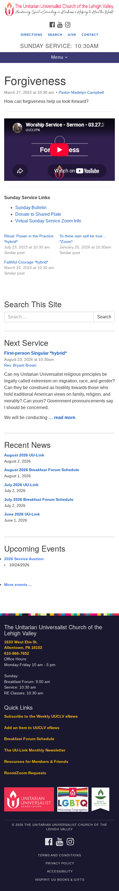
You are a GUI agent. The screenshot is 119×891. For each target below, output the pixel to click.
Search (55, 34)
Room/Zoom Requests (25, 773)
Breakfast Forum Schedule (29, 739)
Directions (31, 34)
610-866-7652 (16, 653)
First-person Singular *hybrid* (35, 353)
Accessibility (60, 871)
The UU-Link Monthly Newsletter (34, 750)
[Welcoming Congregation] (73, 799)
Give (72, 34)
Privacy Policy (60, 863)
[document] (59, 335)
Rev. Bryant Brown (20, 365)
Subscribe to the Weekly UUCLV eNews (41, 716)
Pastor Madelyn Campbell (81, 92)
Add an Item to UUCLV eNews (32, 728)
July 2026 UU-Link (21, 485)
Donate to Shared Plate (38, 214)
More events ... (18, 584)
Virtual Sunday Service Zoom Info (48, 221)
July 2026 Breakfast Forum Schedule (38, 499)
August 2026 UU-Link (24, 455)
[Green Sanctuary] (102, 799)
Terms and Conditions (59, 855)
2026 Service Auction (24, 559)
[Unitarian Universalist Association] (30, 799)
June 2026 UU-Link (22, 514)
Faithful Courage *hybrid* (26, 262)
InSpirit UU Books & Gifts (59, 879)
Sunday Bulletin (30, 207)
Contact (90, 34)
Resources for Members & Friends (36, 762)
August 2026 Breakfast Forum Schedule (41, 470)
